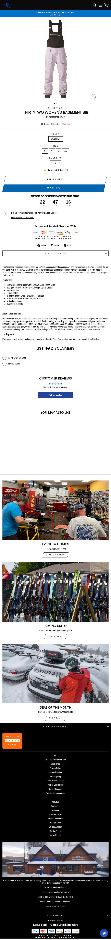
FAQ (55, 755)
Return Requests (55, 789)
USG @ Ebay (55, 822)
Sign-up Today (55, 555)
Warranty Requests (55, 784)
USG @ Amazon (55, 826)
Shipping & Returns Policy (55, 759)
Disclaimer (54, 915)
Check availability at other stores (22, 218)
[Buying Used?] (55, 592)
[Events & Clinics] (55, 510)
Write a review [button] (55, 395)
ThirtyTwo (55, 108)
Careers (55, 810)
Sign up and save (54, 726)
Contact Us (55, 806)
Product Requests (55, 818)
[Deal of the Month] (55, 673)
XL (65, 150)
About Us (55, 801)
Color (55, 134)
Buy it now (54, 188)
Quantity (55, 158)
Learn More (55, 636)
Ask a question (55, 253)
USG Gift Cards (55, 814)
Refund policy (55, 776)
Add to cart (55, 179)
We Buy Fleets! (56, 831)
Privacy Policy (55, 768)
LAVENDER (55, 138)
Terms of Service (55, 772)
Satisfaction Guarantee (55, 793)
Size (55, 146)
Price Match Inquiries (55, 780)
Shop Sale (55, 718)
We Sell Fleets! (56, 835)
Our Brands (55, 763)
